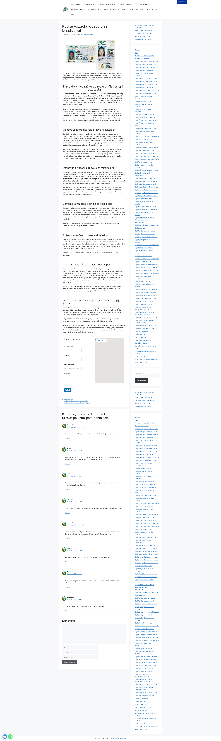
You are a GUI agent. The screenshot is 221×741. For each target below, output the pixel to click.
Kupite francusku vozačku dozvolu (146, 156)
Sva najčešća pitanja (135, 9)
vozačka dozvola (89, 4)
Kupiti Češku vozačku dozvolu (145, 117)
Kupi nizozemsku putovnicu (144, 139)
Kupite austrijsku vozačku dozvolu (146, 64)
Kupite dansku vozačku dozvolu (146, 128)
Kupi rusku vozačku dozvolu (144, 262)
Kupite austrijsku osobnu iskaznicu (146, 67)
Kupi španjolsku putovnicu (144, 281)
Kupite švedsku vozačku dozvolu (146, 289)
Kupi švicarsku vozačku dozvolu (146, 298)
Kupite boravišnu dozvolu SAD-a (146, 325)
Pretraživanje (139, 373)
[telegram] (5, 736)
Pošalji (67, 390)
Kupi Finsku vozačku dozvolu (145, 150)
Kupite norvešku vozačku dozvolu (146, 225)
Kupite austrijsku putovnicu (144, 70)
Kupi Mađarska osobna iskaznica (146, 184)
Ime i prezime (69, 346)
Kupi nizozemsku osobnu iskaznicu (147, 136)
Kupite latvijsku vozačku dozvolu (146, 207)
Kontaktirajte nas (152, 9)
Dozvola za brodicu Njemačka (145, 56)
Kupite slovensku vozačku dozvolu (146, 267)
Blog (123, 9)
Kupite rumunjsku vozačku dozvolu (147, 259)
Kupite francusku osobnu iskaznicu (147, 159)
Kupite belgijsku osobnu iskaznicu (146, 84)
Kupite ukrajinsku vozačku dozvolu (146, 317)
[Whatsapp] (10, 736)
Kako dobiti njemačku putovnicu (146, 359)
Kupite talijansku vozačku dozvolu (146, 193)
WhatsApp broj (69, 364)
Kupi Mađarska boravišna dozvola (146, 187)
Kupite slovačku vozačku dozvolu (146, 265)
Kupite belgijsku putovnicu (144, 87)
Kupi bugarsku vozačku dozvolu (146, 93)
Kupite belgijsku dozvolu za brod (146, 78)
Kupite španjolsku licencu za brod (146, 270)
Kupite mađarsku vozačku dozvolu (146, 181)
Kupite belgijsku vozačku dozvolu (146, 81)
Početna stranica (75, 4)
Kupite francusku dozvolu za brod (146, 153)
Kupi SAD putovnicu (141, 331)
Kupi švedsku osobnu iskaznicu (145, 292)
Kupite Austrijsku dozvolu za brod (146, 62)
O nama (72, 14)
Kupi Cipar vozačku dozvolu (144, 114)
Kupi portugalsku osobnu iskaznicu (147, 245)
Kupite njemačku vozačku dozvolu (146, 170)
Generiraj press (121, 738)
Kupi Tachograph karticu (143, 39)
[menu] (182, 2)
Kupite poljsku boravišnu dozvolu (146, 237)
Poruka (67, 374)
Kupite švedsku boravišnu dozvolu (146, 295)
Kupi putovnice (144, 4)
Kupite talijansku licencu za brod (146, 190)
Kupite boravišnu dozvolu (107, 4)
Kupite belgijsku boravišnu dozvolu (147, 90)
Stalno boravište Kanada (143, 30)
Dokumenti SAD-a (93, 9)
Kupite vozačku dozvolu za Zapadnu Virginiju (77, 403)
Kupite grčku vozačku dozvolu (145, 178)
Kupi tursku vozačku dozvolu (144, 301)
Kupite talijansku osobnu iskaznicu (146, 196)
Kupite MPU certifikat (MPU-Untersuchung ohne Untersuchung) (144, 220)
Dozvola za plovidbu (76, 9)
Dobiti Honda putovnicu (143, 36)
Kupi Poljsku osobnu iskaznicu (145, 234)
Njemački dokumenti (110, 9)
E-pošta (67, 355)
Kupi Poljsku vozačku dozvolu (145, 231)
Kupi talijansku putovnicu (143, 199)
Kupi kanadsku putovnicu (143, 101)
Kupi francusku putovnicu (143, 162)
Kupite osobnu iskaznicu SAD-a (145, 328)
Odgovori (67, 438)
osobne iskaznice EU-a (127, 4)
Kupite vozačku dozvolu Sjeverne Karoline (76, 401)
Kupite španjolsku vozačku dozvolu (147, 273)
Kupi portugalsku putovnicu (144, 248)
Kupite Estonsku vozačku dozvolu (146, 147)
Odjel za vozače (68, 399)
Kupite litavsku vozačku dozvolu (146, 210)
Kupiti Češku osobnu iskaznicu (145, 120)
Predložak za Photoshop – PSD (145, 33)
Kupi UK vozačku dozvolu (143, 304)
